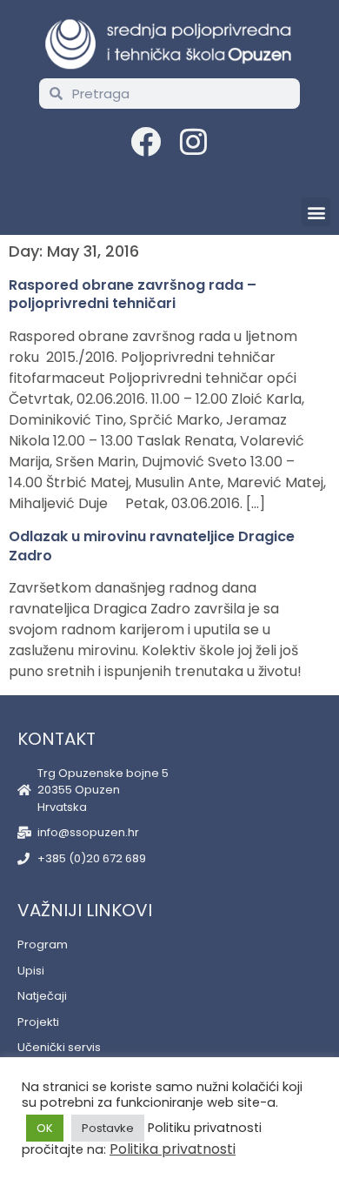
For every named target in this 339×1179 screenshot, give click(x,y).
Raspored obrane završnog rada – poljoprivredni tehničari (132, 294)
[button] (316, 212)
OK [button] (45, 1128)
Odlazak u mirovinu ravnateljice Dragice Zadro (152, 546)
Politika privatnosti (173, 1149)
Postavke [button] (108, 1128)
